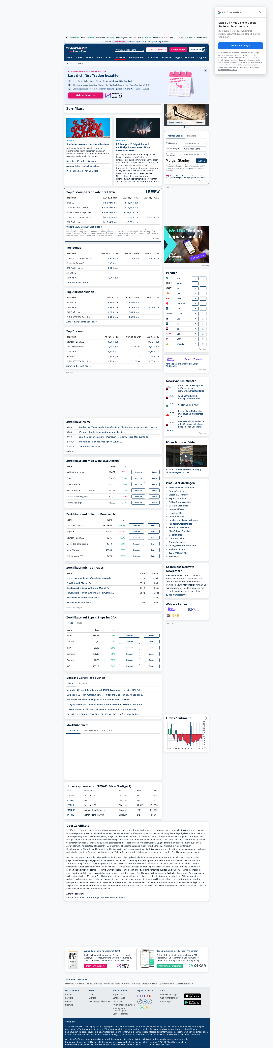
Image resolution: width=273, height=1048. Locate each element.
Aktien (69, 57)
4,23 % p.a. (113, 258)
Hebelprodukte (137, 57)
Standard (191, 135)
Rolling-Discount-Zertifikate (182, 545)
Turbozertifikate (177, 549)
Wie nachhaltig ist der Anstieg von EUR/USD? (100, 441)
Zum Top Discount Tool (78, 366)
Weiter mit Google (240, 45)
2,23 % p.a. (113, 361)
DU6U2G (71, 795)
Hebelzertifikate (177, 513)
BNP (178, 278)
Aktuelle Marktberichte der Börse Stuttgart (182, 365)
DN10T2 (70, 814)
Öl (185, 37)
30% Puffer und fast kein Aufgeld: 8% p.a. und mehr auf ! (98, 699)
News (79, 57)
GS (178, 288)
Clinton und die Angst (89, 446)
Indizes (89, 57)
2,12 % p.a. (136, 361)
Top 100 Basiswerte (170, 154)
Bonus (154, 472)
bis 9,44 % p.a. (131, 207)
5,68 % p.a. (134, 302)
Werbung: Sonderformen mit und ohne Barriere (102, 432)
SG (178, 329)
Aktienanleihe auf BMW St (79, 602)
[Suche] (142, 50)
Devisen (189, 57)
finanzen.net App (168, 994)
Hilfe (91, 994)
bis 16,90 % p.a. (131, 212)
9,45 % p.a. (113, 263)
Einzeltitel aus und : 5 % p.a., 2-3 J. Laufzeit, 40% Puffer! (102, 714)
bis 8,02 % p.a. (110, 202)
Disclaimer (118, 1001)
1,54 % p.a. (113, 277)
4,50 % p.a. (113, 317)
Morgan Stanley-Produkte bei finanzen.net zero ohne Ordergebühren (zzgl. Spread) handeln (187, 176)
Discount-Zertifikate (178, 494)
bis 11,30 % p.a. (109, 207)
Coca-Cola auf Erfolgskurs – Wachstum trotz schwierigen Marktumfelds (113, 437)
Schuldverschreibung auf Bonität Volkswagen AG (90, 592)
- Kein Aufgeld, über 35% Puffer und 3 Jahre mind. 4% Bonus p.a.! (105, 694)
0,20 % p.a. (134, 258)
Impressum (118, 994)
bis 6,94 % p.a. (131, 202)
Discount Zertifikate (74, 983)
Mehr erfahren (84, 95)
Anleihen (153, 57)
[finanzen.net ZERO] (113, 95)
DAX (68, 37)
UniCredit (181, 303)
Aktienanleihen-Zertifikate (181, 487)
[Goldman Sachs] (169, 288)
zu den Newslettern (176, 595)
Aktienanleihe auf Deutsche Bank (83, 597)
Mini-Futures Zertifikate (180, 531)
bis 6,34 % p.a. (110, 222)
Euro (171, 37)
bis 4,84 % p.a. (153, 217)
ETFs (108, 57)
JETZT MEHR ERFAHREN (169, 966)
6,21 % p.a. (113, 302)
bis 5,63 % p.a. (131, 222)
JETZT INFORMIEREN (95, 966)
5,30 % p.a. (154, 346)
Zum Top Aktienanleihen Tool (81, 321)
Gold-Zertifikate (176, 509)
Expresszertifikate (177, 498)
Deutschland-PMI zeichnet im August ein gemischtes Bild (191, 414)
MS (178, 324)
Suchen (201, 160)
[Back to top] (203, 1045)
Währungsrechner (169, 998)
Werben (93, 998)
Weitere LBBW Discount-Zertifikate (83, 226)
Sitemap (69, 1005)
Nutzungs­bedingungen (124, 1005)
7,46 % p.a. (154, 356)
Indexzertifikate (176, 516)
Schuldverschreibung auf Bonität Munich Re (88, 588)
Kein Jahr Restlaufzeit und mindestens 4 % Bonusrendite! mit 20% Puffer (105, 704)
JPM (178, 309)
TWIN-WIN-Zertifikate (179, 553)
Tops (70, 622)
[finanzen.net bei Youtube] (149, 996)
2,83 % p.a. (113, 356)
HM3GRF (71, 810)
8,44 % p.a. (113, 307)
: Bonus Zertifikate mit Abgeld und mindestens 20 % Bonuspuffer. (102, 709)
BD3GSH (71, 800)
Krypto (178, 57)
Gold (199, 37)
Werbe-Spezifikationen (99, 1001)
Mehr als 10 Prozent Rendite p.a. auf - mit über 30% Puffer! (105, 690)
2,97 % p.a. (113, 268)
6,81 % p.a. (113, 341)
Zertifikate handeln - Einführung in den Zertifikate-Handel (94, 897)
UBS (178, 334)
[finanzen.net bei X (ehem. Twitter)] (139, 1001)
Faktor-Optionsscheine (180, 502)
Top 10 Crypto (121, 37)
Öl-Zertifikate (175, 534)
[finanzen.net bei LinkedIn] (144, 1001)
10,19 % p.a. (154, 351)
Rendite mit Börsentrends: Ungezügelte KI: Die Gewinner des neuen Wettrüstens (118, 427)
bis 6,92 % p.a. (110, 217)
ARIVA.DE (134, 1044)
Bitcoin (155, 37)
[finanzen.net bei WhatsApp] (142, 1007)
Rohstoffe (166, 57)
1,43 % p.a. (136, 346)
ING (178, 293)
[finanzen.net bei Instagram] (139, 996)
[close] (260, 12)
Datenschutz (119, 998)
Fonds (99, 57)
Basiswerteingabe (173, 149)
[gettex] (169, 283)
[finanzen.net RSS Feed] (147, 1007)
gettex (179, 283)
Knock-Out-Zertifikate (179, 527)
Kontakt (69, 994)
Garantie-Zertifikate (178, 505)
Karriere (69, 998)
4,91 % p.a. (113, 351)
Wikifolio (180, 344)
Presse (68, 1001)
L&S (178, 319)
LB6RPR (70, 805)
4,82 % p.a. (134, 317)
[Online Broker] (77, 50)
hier (201, 167)
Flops (79, 622)
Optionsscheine (90, 730)
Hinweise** (119, 235)
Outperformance (177, 542)
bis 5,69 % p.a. (131, 217)
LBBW (179, 314)
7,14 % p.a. (134, 307)
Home (69, 64)
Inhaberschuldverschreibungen (184, 520)
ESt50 (83, 37)
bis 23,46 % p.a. (109, 212)
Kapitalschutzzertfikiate (180, 523)
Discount (138, 472)
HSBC (179, 298)
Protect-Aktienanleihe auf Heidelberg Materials (89, 578)
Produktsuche (171, 143)
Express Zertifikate (184, 983)
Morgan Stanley (175, 135)
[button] (156, 49)
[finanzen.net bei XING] (149, 1001)
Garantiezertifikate (131, 983)
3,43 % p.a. (134, 312)
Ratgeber (202, 57)
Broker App (165, 1001)
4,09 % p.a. (154, 307)
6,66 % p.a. (154, 361)
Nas (139, 37)
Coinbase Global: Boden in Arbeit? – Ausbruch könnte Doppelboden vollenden (191, 424)
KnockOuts (107, 730)
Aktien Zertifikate (112, 983)
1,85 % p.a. (113, 346)
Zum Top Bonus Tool (76, 282)
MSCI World (100, 37)
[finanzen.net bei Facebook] (144, 996)
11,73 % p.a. (154, 341)
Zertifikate (119, 57)
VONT (179, 339)
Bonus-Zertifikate (177, 491)
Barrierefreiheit (120, 1014)
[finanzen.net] (76, 48)
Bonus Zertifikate (94, 983)
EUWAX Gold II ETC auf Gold (80, 583)
